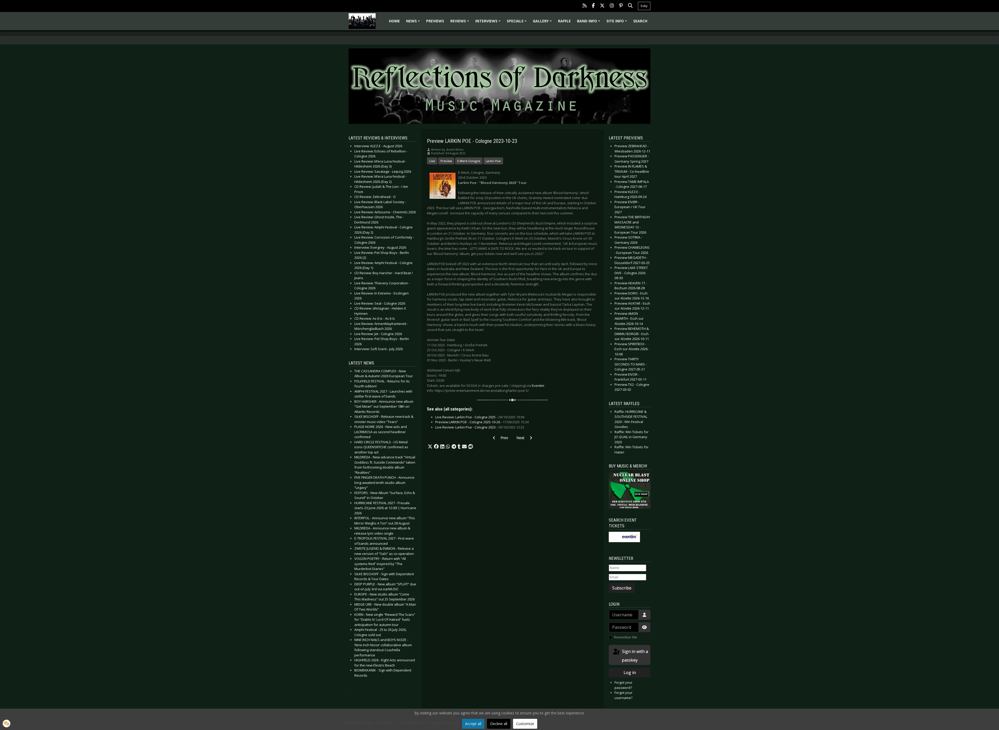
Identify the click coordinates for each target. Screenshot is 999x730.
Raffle (564, 20)
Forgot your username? (623, 695)
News (413, 22)
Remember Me (625, 637)
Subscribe (621, 588)
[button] (430, 446)
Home (394, 20)
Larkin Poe (493, 161)
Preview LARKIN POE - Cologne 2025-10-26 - (482, 422)
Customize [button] (525, 723)
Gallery (543, 22)
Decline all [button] (498, 723)
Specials (517, 22)
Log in (630, 672)
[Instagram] (612, 6)
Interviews (488, 22)
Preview (446, 161)
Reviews (460, 22)
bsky (644, 6)
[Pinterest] (621, 6)
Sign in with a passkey (634, 656)
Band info (589, 22)
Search (640, 20)
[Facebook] (593, 6)
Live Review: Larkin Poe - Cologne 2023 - (479, 427)
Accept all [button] (473, 723)
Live (432, 161)
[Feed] (584, 6)
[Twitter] (602, 6)
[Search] (630, 6)
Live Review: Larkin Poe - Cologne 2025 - (479, 417)
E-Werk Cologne (468, 161)
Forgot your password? (623, 685)
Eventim (538, 385)
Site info (617, 22)
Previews (435, 20)
